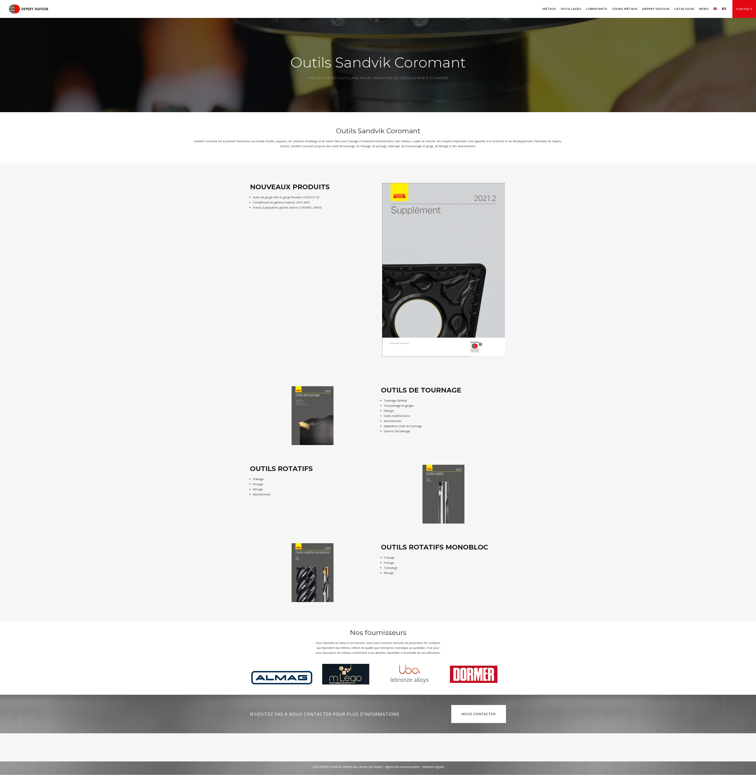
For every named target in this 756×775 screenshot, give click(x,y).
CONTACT (744, 9)
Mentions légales (433, 767)
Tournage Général (395, 400)
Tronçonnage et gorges (399, 405)
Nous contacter (478, 714)
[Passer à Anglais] (715, 9)
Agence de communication (402, 767)
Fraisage (258, 479)
